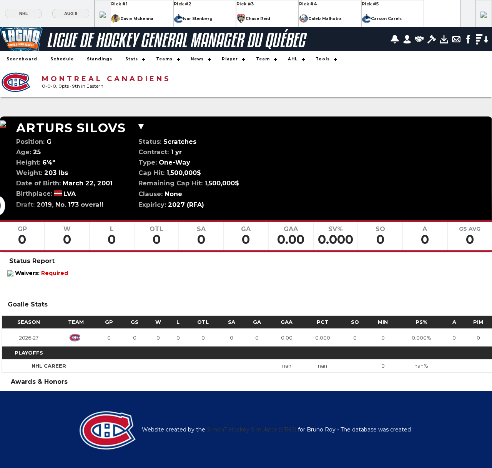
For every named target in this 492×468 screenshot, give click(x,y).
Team (263, 59)
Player (230, 59)
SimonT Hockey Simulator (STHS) (251, 429)
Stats (131, 59)
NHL (23, 13)
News (197, 59)
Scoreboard (22, 59)
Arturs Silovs (71, 127)
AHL (293, 59)
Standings (99, 59)
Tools (323, 59)
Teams (164, 59)
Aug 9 (70, 13)
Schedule (62, 59)
